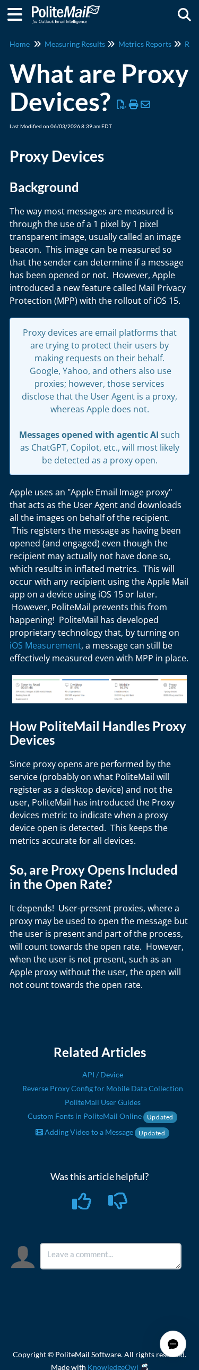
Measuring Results (75, 43)
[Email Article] (146, 104)
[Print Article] (134, 104)
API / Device (102, 1074)
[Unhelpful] (117, 1204)
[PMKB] (66, 9)
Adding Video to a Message (104, 1131)
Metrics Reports (144, 43)
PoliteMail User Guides (103, 1102)
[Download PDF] (122, 104)
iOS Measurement (45, 645)
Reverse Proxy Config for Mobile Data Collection (102, 1088)
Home (20, 43)
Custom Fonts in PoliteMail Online (101, 1115)
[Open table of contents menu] (18, 13)
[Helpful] (82, 1204)
